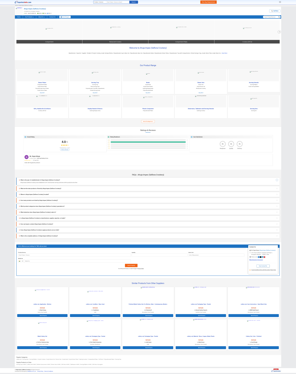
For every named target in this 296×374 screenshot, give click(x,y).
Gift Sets (101, 359)
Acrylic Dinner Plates (42, 90)
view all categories (147, 121)
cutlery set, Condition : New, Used (95, 304)
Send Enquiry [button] (65, 17)
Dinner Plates (42, 82)
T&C (135, 268)
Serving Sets (254, 108)
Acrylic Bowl (148, 84)
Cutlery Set (18, 359)
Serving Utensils (254, 82)
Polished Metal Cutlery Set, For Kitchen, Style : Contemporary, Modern (148, 304)
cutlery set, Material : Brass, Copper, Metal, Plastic (201, 336)
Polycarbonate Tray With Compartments (95, 88)
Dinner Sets (200, 82)
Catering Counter (83, 359)
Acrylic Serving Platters (254, 86)
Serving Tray (95, 82)
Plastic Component (148, 108)
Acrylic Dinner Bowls (148, 86)
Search (134, 2)
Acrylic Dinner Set (201, 86)
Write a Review (64, 149)
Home (18, 17)
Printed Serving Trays (95, 90)
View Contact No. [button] (263, 266)
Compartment (49, 41)
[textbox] (216, 255)
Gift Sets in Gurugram (97, 364)
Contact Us (52, 17)
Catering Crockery (201, 110)
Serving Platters (254, 84)
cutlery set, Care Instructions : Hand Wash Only (254, 304)
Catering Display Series (95, 110)
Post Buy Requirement (208, 2)
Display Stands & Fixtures (95, 108)
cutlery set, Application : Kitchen (42, 304)
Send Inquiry (131, 265)
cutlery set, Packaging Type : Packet (201, 304)
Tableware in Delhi (74, 364)
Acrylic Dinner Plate (42, 86)
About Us (41, 17)
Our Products (29, 17)
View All (42, 92)
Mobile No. (20, 258)
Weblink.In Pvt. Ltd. (32, 371)
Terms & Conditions (48, 371)
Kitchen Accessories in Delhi (43, 364)
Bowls (148, 82)
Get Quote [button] (42, 307)
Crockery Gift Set (247, 41)
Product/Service (22, 252)
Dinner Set (200, 84)
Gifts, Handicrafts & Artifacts (42, 108)
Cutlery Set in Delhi (31, 364)
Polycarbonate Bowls (148, 90)
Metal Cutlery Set (42, 336)
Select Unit (190, 252)
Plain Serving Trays (95, 86)
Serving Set (253, 110)
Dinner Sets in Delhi (55, 364)
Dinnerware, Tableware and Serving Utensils (201, 108)
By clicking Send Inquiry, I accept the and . (131, 268)
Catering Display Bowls (148, 88)
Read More (224, 53)
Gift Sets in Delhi (65, 364)
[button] (274, 11)
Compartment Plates (181, 41)
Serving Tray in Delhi (21, 364)
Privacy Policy (141, 268)
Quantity (133, 252)
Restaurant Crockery (115, 41)
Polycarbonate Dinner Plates (42, 88)
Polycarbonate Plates (148, 110)
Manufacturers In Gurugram (256, 259)
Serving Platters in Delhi (85, 364)
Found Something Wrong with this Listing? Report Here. (263, 269)
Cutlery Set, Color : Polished (253, 336)
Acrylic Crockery (41, 359)
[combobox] (20, 261)
